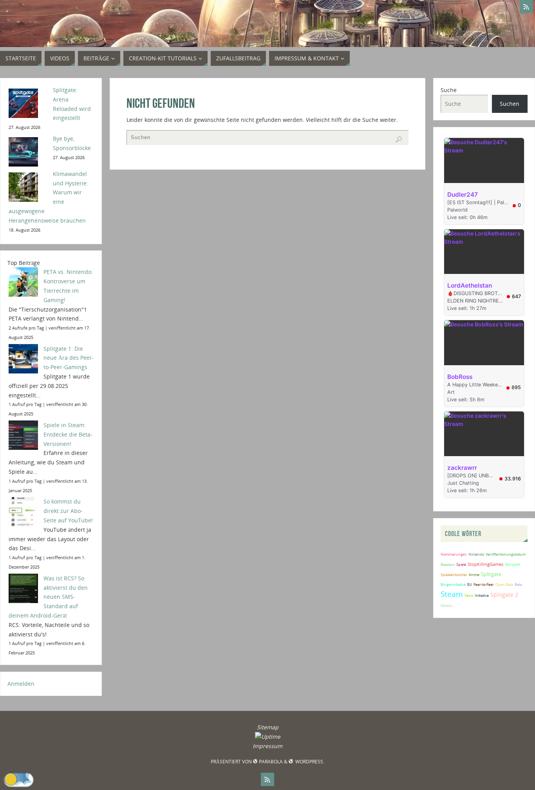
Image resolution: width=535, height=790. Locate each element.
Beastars (448, 564)
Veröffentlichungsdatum (506, 554)
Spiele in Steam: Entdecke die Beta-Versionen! (67, 434)
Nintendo (476, 554)
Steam (452, 594)
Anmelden (20, 683)
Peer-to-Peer (484, 584)
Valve (469, 595)
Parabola (270, 761)
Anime (474, 574)
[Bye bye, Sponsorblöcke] (28, 151)
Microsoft (512, 564)
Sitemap (267, 727)
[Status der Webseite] (267, 736)
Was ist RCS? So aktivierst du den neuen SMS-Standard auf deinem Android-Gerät (48, 596)
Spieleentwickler (454, 574)
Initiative (482, 595)
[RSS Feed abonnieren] (526, 6)
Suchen (509, 103)
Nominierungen (454, 554)
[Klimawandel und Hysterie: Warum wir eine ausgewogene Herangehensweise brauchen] (28, 186)
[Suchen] (399, 139)
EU (469, 584)
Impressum (267, 746)
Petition (447, 605)
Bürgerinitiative (453, 584)
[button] (18, 779)
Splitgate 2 (504, 594)
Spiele (461, 564)
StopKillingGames (485, 564)
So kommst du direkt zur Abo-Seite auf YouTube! (68, 511)
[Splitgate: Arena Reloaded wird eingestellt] (28, 102)
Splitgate (491, 574)
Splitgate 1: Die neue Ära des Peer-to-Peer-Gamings (68, 358)
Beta (518, 584)
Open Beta (504, 584)
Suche (449, 90)
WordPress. (309, 761)
